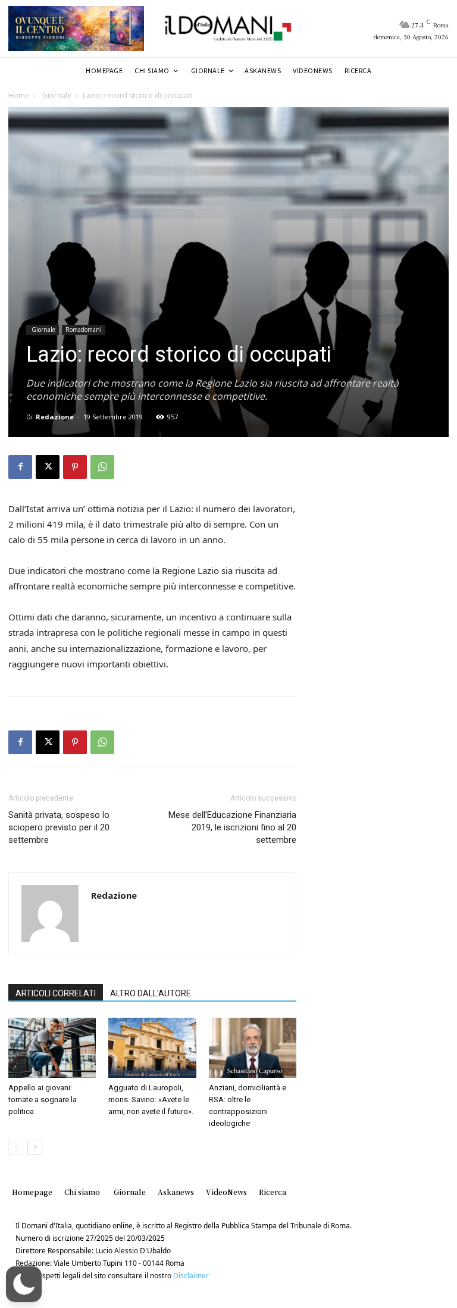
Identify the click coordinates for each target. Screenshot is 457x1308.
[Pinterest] (75, 467)
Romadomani (83, 329)
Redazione (55, 416)
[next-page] (34, 1147)
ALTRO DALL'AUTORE (150, 993)
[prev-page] (15, 1147)
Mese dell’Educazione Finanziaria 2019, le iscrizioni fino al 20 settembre (232, 827)
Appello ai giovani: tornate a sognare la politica (42, 1099)
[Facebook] (20, 467)
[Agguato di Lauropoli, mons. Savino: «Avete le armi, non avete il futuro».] (152, 1048)
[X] (48, 467)
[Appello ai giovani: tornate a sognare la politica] (52, 1048)
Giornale (55, 95)
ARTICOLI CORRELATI (55, 993)
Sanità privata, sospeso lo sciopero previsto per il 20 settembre (58, 827)
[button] (24, 1284)
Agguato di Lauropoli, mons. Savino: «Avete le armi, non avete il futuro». (150, 1099)
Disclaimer (191, 1276)
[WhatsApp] (102, 467)
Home (18, 95)
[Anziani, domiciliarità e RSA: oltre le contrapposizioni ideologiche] (252, 1048)
